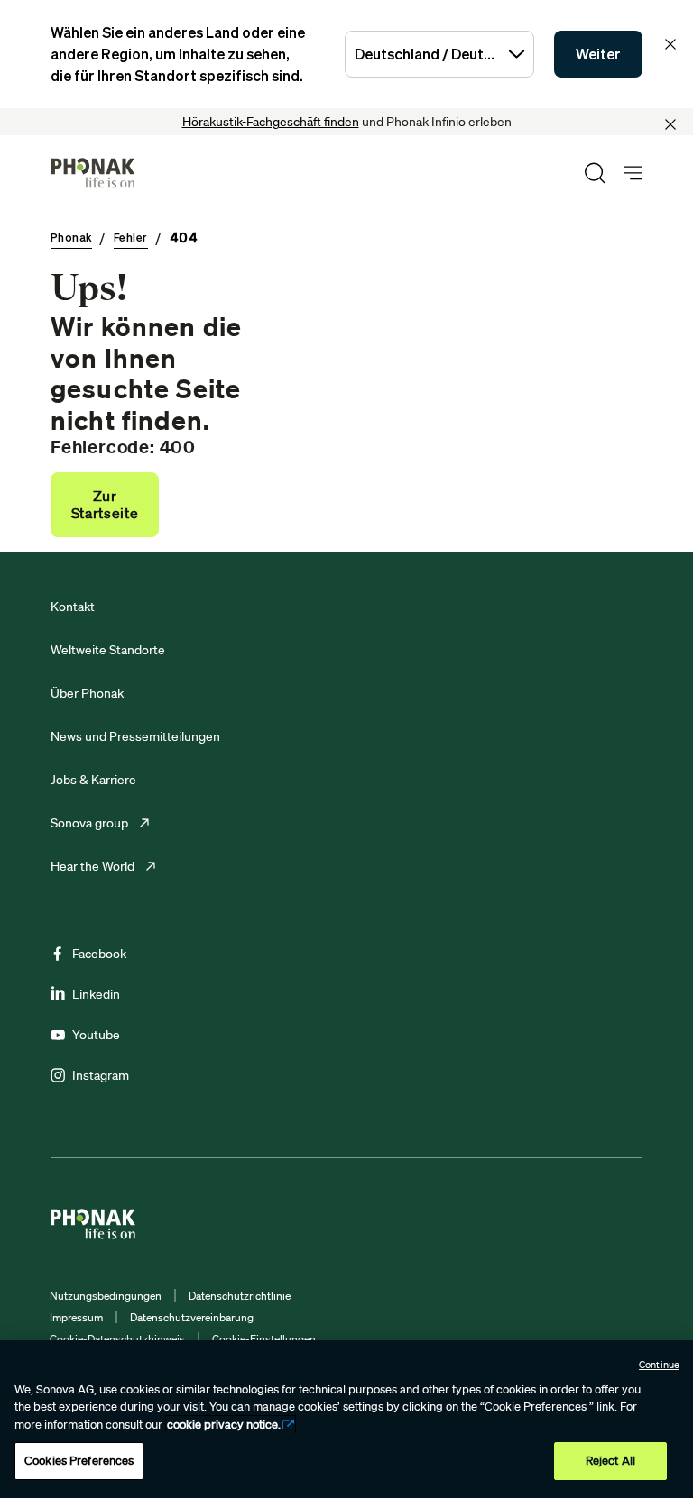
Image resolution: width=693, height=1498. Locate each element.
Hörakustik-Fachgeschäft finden (270, 122)
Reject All (610, 1460)
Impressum (76, 1317)
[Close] (670, 124)
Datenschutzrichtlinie (240, 1295)
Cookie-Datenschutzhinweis (117, 1339)
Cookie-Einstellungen (264, 1339)
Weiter (598, 54)
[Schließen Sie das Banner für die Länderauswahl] (670, 44)
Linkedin (96, 994)
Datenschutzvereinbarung (192, 1317)
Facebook (99, 953)
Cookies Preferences (79, 1460)
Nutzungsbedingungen (106, 1295)
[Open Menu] (633, 173)
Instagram (100, 1075)
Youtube (96, 1035)
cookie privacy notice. (224, 1424)
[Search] (594, 173)
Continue (659, 1364)
